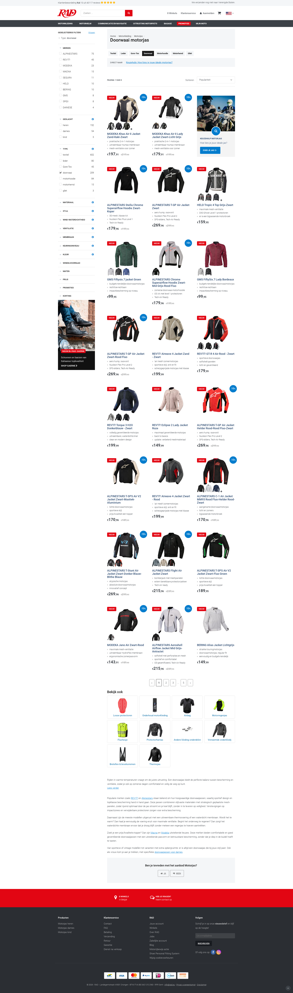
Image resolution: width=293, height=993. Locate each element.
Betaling (108, 932)
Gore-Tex (78, 166)
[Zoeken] (129, 13)
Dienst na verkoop (113, 949)
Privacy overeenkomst (185, 985)
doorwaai (78, 172)
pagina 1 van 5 (114, 80)
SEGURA (78, 77)
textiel (78, 154)
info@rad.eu (170, 985)
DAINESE (78, 107)
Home (113, 36)
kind (78, 137)
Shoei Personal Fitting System (164, 953)
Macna (154, 832)
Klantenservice (188, 13)
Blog (152, 945)
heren (78, 125)
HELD (78, 83)
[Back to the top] (288, 988)
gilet (78, 190)
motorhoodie (78, 178)
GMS (78, 95)
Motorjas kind (64, 932)
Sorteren (189, 80)
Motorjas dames (66, 928)
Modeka (165, 832)
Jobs (152, 936)
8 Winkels (172, 13)
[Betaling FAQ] (146, 978)
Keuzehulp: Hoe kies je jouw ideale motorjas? (149, 62)
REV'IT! (78, 59)
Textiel (113, 53)
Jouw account (157, 923)
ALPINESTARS (78, 53)
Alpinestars (147, 798)
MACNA (78, 71)
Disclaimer (201, 985)
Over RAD (154, 932)
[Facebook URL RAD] (213, 953)
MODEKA (78, 65)
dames (78, 131)
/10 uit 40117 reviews (79, 3)
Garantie (108, 945)
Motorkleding (125, 36)
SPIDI (78, 101)
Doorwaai (148, 53)
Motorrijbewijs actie (159, 949)
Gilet (190, 53)
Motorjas (138, 36)
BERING (78, 89)
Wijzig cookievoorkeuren (161, 957)
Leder (123, 53)
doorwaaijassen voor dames (169, 852)
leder (78, 160)
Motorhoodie (162, 53)
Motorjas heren (65, 923)
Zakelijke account (158, 940)
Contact (108, 923)
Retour (107, 940)
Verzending (109, 936)
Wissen (91, 32)
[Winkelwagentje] (219, 13)
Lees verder (113, 788)
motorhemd (78, 184)
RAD (152, 917)
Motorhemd (178, 53)
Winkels (153, 928)
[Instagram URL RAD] (218, 953)
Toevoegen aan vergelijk (122, 159)
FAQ (106, 928)
